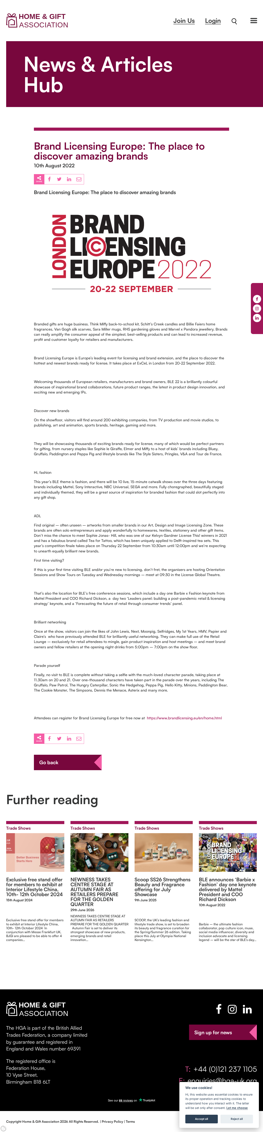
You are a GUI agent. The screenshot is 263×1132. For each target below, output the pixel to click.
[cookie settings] (3, 1128)
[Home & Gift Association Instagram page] (232, 1009)
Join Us (184, 20)
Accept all (201, 1118)
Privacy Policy (112, 1121)
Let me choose (237, 1108)
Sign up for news (213, 1032)
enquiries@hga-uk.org (222, 1080)
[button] (254, 20)
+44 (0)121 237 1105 (225, 1068)
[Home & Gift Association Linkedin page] (247, 1009)
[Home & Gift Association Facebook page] (219, 1009)
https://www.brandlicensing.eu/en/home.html (184, 718)
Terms (130, 1121)
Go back (48, 762)
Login (213, 20)
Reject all (237, 1118)
